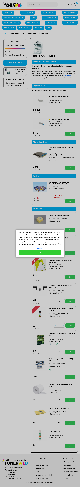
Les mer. (40, 248)
